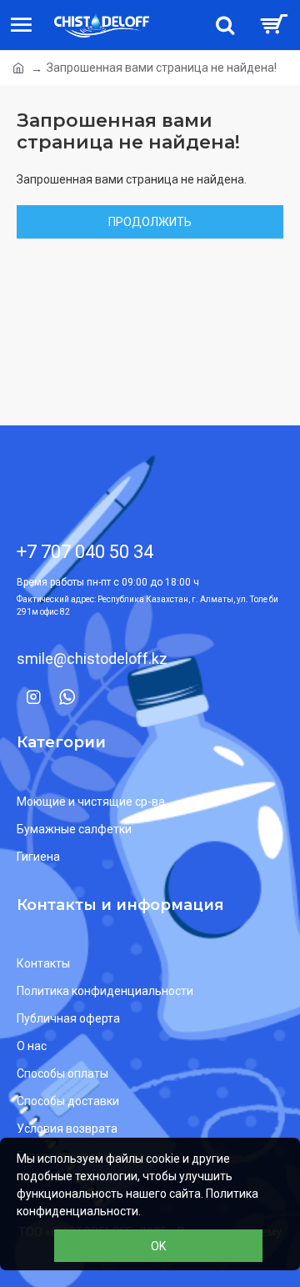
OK (158, 1246)
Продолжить (150, 222)
